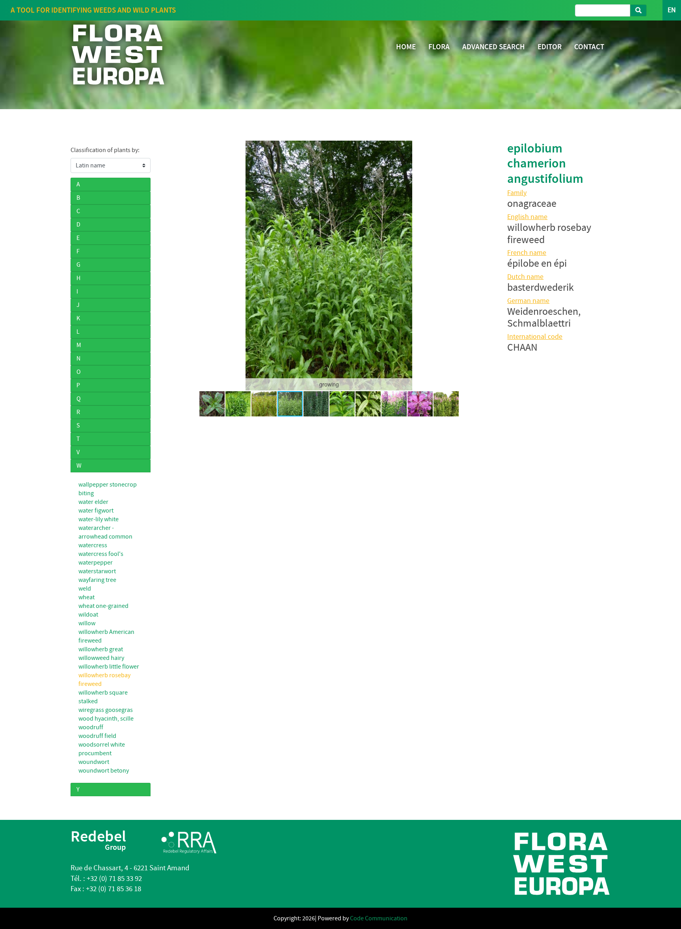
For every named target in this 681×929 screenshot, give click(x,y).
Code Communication (378, 918)
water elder (93, 502)
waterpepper (95, 563)
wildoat (88, 615)
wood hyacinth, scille (106, 719)
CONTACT (589, 47)
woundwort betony (103, 771)
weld (84, 589)
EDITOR (550, 47)
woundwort (93, 762)
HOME (406, 47)
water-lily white (98, 519)
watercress (92, 545)
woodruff (90, 727)
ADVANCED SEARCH (493, 47)
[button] (169, 265)
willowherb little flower (108, 667)
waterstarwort (97, 571)
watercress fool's (100, 554)
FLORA (439, 47)
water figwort (96, 511)
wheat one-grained (103, 606)
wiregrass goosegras (105, 710)
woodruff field (97, 736)
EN (672, 10)
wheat (86, 597)
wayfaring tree (97, 580)
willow (86, 623)
